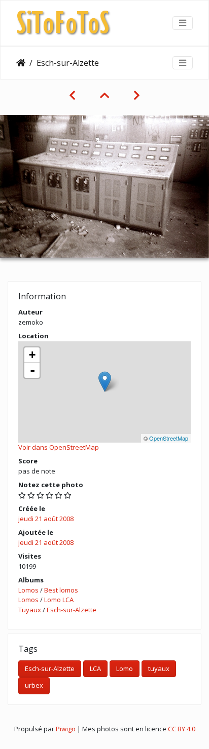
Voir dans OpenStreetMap (58, 447)
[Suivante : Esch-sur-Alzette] (136, 95)
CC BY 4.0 (181, 728)
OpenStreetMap (168, 438)
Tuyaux (29, 609)
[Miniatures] (104, 95)
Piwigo (66, 728)
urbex (34, 685)
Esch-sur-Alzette (71, 609)
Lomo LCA (59, 599)
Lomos (28, 590)
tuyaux (158, 668)
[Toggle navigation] (182, 22)
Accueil (20, 63)
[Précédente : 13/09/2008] (72, 95)
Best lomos (61, 590)
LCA (95, 668)
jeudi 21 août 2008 (46, 518)
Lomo (124, 668)
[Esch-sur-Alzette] (104, 381)
